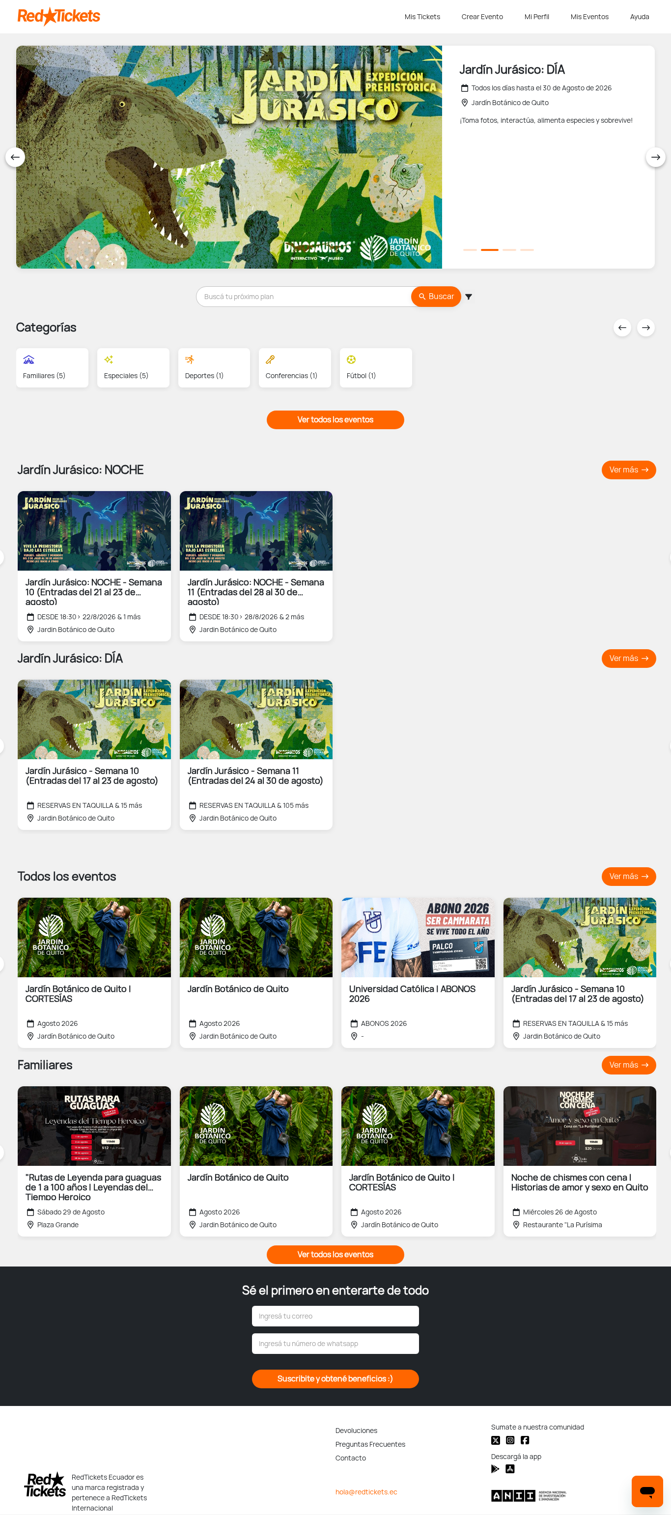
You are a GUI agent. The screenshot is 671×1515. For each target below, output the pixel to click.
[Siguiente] (656, 157)
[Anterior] (15, 157)
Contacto (351, 1458)
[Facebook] (525, 1440)
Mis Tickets (422, 16)
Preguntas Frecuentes (370, 1444)
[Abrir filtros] (468, 296)
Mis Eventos (590, 16)
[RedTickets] (45, 1484)
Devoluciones (356, 1430)
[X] (495, 1440)
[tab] (470, 250)
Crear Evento (482, 16)
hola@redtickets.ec (366, 1491)
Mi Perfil (537, 16)
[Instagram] (510, 1440)
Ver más (625, 470)
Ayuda (639, 16)
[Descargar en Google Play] (510, 1468)
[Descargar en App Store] (495, 1468)
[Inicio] (209, 16)
